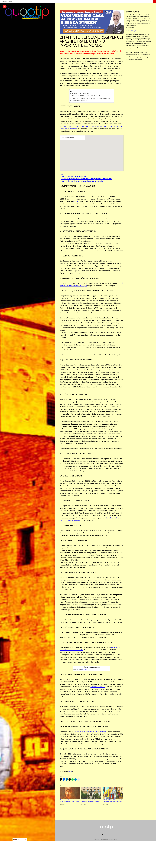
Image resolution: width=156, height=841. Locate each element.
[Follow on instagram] (107, 834)
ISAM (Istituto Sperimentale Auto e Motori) (91, 732)
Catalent (115, 711)
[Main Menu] (4, 6)
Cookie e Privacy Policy (132, 30)
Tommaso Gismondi (98, 687)
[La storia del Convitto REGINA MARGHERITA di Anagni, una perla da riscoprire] (91, 793)
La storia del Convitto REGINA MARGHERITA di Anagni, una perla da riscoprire (90, 801)
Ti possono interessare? (79, 100)
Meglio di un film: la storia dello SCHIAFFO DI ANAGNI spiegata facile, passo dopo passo (69, 801)
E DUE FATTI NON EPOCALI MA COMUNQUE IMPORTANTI (92, 98)
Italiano (17, 839)
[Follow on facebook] (103, 834)
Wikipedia (70, 771)
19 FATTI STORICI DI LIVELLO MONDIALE (86, 96)
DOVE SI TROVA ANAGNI (80, 93)
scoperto (76, 201)
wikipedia (84, 669)
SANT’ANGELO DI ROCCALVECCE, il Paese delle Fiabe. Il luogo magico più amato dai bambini (112, 801)
